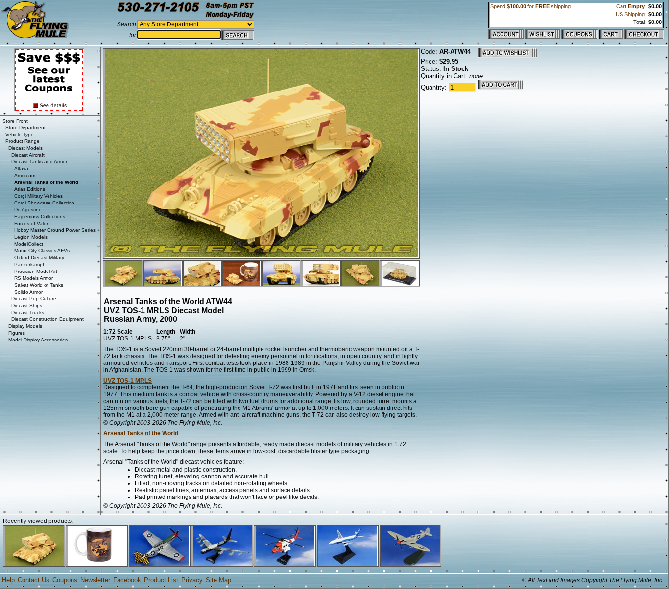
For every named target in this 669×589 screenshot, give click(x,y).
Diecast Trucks (27, 312)
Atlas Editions (29, 189)
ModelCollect (28, 244)
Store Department (25, 127)
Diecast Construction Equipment (47, 319)
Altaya (21, 168)
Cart (630, 6)
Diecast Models (25, 148)
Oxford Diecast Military (39, 257)
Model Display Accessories (38, 339)
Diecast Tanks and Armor (39, 161)
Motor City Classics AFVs (42, 250)
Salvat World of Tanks (38, 285)
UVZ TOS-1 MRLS (127, 380)
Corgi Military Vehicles (38, 196)
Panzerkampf (29, 264)
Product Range (22, 141)
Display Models (25, 326)
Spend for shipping (530, 6)
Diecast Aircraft (28, 155)
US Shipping (630, 14)
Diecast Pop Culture (33, 298)
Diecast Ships (26, 305)
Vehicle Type (19, 134)
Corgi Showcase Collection (44, 202)
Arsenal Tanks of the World (140, 433)
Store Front (15, 121)
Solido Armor (28, 291)
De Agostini (27, 209)
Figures (16, 333)
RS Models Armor (33, 278)
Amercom (24, 175)
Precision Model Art (35, 271)
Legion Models (31, 237)
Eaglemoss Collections (39, 216)
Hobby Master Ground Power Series (55, 230)
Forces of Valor (31, 223)
